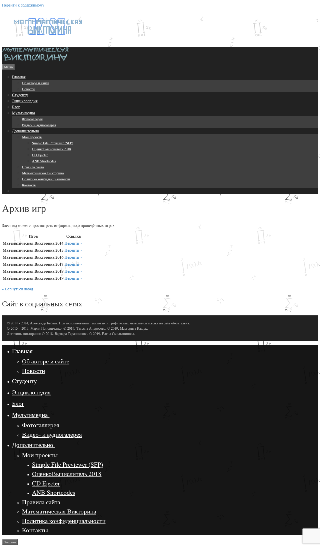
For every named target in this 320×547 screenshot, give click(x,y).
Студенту (20, 94)
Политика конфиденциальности (46, 179)
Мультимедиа (23, 112)
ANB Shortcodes (44, 161)
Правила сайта (33, 167)
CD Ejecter (40, 155)
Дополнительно (25, 130)
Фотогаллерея (32, 119)
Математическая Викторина (43, 173)
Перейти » (73, 243)
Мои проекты (32, 137)
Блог (16, 106)
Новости (28, 89)
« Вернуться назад (17, 288)
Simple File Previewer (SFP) (52, 143)
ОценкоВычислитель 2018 (51, 149)
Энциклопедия (25, 100)
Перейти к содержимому (23, 5)
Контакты (29, 185)
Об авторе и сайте (35, 83)
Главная (19, 76)
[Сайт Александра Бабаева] (36, 60)
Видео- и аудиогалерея (39, 125)
